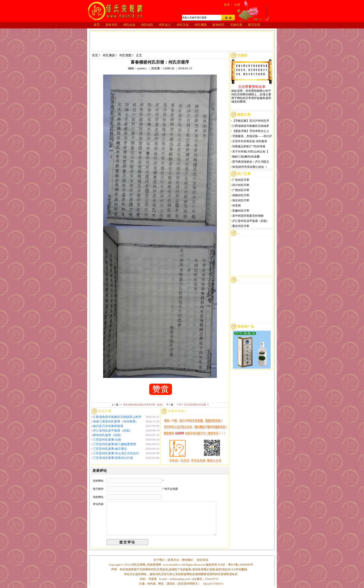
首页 (97, 24)
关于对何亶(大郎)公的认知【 (250, 151)
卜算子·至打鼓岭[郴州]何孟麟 (191, 404)
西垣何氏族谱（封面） (108, 435)
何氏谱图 (125, 55)
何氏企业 (129, 24)
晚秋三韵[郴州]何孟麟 (246, 156)
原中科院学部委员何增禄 (248, 215)
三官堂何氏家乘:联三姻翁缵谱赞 (114, 444)
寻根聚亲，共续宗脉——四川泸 (252, 136)
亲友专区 (111, 24)
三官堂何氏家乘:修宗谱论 (110, 448)
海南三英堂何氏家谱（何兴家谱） (115, 421)
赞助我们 (187, 559)
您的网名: (99, 480)
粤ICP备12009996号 (240, 564)
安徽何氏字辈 (240, 210)
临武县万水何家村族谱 (108, 426)
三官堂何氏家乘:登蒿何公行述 (113, 457)
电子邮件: (99, 489)
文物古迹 (236, 24)
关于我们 (159, 559)
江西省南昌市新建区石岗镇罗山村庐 (117, 416)
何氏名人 (165, 24)
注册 (237, 4)
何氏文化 (183, 24)
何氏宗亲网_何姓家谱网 (145, 564)
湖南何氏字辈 (240, 195)
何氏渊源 (201, 24)
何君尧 (236, 205)
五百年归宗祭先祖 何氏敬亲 (249, 141)
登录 (227, 4)
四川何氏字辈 (240, 185)
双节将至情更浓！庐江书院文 (250, 161)
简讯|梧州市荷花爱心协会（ (249, 166)
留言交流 (254, 24)
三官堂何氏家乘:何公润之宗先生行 (116, 453)
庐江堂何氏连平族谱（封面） (112, 430)
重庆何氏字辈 (240, 226)
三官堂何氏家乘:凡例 (107, 439)
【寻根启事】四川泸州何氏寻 (250, 120)
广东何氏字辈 (240, 179)
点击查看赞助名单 (251, 86)
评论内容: (98, 504)
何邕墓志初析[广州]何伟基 (248, 146)
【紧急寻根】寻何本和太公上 (250, 131)
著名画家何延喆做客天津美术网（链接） (143, 404)
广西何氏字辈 (240, 190)
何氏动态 (147, 24)
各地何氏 (218, 24)
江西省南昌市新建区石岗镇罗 (250, 125)
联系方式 (173, 559)
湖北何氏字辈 (240, 200)
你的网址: (99, 497)
